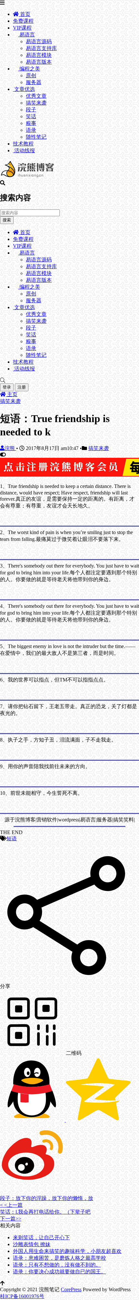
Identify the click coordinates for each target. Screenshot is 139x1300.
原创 (31, 75)
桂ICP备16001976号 (22, 1296)
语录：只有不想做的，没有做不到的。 (57, 1265)
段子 (31, 109)
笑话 (31, 116)
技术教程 (23, 143)
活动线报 (24, 150)
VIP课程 (22, 28)
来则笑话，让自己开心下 (41, 1237)
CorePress (71, 1289)
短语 (11, 838)
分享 (5, 986)
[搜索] (69, 380)
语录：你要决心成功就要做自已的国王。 (59, 1271)
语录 (31, 130)
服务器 (33, 82)
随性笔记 (36, 137)
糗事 (31, 123)
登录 (7, 387)
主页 (11, 394)
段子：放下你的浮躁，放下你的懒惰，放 (46, 1198)
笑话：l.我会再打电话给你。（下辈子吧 (45, 1212)
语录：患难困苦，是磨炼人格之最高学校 (59, 1258)
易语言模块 (39, 55)
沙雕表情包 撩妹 (31, 1244)
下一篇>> (10, 1218)
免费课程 (23, 21)
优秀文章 (36, 96)
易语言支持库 (41, 48)
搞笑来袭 (36, 103)
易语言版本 (39, 62)
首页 (24, 14)
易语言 (26, 34)
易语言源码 (39, 41)
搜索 (7, 220)
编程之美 (29, 68)
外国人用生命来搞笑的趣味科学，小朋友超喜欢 (67, 1251)
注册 (21, 387)
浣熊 (10, 448)
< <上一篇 (11, 1205)
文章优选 (24, 89)
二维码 (73, 1053)
